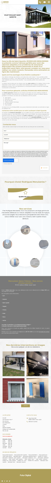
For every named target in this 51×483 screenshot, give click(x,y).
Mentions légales (7, 427)
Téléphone (26, 136)
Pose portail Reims (33, 455)
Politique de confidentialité (9, 429)
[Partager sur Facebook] (2, 481)
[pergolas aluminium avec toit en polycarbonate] (14, 363)
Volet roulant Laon (29, 459)
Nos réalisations (6, 423)
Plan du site (5, 431)
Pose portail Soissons (8, 455)
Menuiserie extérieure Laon (29, 458)
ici (45, 156)
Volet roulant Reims (7, 456)
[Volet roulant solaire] (37, 390)
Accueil (4, 418)
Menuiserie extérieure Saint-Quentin (12, 458)
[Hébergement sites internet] (25, 477)
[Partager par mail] (9, 481)
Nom (26, 128)
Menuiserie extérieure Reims (29, 456)
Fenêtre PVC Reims (42, 456)
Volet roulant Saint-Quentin (16, 459)
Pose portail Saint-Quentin (20, 455)
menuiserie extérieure (36, 117)
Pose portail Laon (43, 455)
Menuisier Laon (11, 462)
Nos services (6, 421)
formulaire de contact (44, 332)
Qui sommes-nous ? (8, 419)
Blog (4, 426)
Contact (5, 424)
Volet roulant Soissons (41, 459)
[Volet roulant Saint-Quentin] (26, 45)
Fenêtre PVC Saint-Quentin (9, 460)
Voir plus (25, 405)
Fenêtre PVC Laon (22, 460)
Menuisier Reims (17, 456)
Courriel (26, 132)
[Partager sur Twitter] (7, 481)
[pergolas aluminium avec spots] (37, 363)
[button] (49, 2)
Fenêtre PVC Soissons (33, 460)
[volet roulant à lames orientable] (14, 390)
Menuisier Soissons (21, 462)
